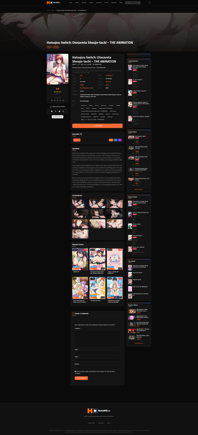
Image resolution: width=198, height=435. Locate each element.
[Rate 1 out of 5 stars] (52, 100)
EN (115, 140)
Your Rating (58, 97)
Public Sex (95, 116)
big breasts (103, 105)
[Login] (149, 2)
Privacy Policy (91, 423)
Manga (82, 85)
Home (70, 2)
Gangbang (94, 108)
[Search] (139, 3)
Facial (82, 108)
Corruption (111, 105)
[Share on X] (55, 111)
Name (76, 349)
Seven (91, 88)
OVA (81, 75)
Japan (107, 85)
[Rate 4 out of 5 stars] (60, 100)
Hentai (49, 47)
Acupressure (84, 105)
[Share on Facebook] (51, 111)
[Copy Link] (63, 111)
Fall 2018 (108, 81)
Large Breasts (113, 111)
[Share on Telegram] (59, 111)
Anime (77, 2)
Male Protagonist (85, 114)
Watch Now (98, 125)
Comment (78, 328)
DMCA (108, 423)
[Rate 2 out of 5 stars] (55, 100)
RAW (111, 140)
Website (77, 364)
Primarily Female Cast (86, 116)
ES (119, 140)
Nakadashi (101, 114)
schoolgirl (102, 116)
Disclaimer (101, 423)
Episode (84, 2)
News (120, 2)
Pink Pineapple (84, 88)
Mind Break (93, 114)
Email (76, 357)
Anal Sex (97, 105)
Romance (56, 47)
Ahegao (90, 105)
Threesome (110, 116)
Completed (109, 75)
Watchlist (113, 2)
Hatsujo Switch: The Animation (106, 108)
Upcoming (98, 2)
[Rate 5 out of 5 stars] (63, 100)
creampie (118, 105)
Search (106, 2)
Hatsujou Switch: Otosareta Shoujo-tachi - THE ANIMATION (94, 111)
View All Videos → (139, 189)
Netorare (108, 114)
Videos (91, 2)
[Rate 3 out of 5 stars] (57, 100)
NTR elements (116, 114)
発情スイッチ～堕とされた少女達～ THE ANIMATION (92, 119)
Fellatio (87, 108)
